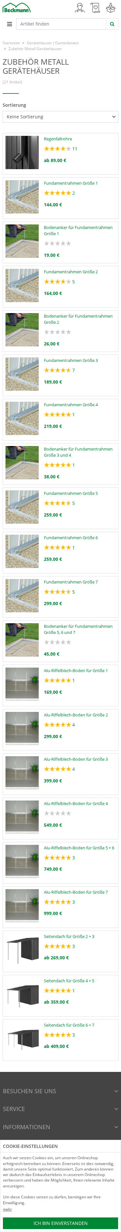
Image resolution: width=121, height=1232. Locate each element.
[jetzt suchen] (112, 24)
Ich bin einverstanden (61, 1223)
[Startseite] (17, 7)
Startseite (11, 42)
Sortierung (14, 105)
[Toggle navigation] (9, 24)
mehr (7, 1209)
